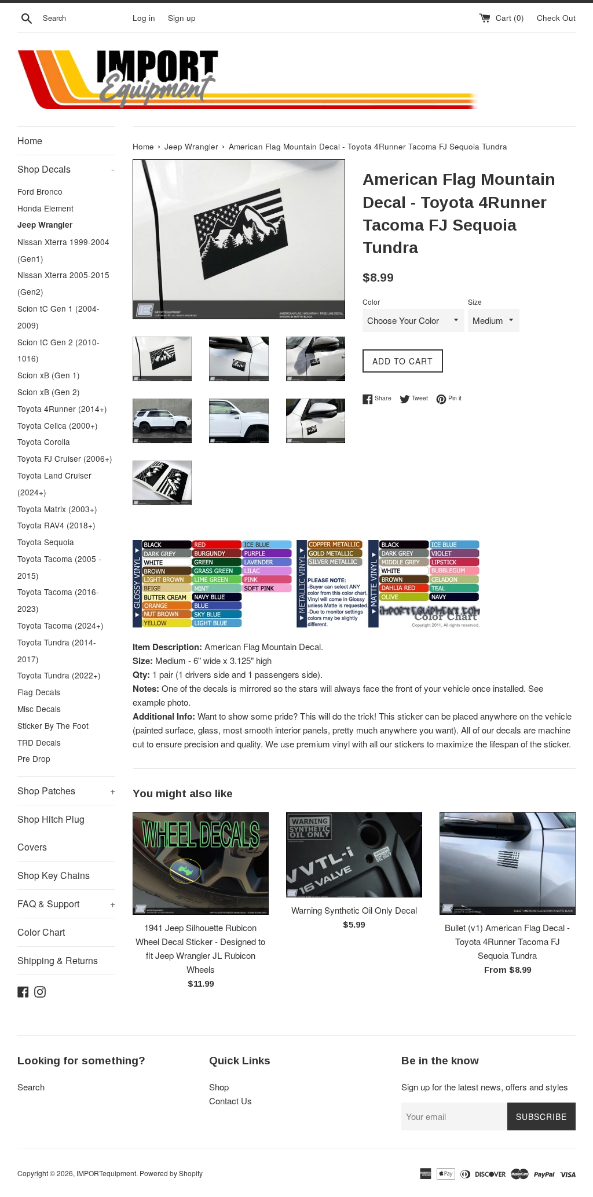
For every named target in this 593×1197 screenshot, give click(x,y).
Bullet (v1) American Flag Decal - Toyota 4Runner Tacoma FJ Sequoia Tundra (507, 941)
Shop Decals (65, 169)
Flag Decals (38, 692)
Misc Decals (39, 708)
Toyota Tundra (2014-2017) (56, 650)
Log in (144, 17)
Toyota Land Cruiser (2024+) (54, 483)
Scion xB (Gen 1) (48, 375)
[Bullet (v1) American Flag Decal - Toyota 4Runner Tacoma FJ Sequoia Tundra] (508, 863)
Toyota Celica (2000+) (57, 425)
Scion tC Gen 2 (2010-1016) (58, 350)
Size (475, 301)
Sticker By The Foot (53, 725)
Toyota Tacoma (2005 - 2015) (59, 567)
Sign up (182, 17)
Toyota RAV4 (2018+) (56, 525)
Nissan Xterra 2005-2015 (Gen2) (63, 283)
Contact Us (230, 1100)
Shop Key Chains (53, 875)
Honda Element (45, 208)
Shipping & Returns (57, 960)
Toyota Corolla (43, 441)
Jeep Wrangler (44, 224)
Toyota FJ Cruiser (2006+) (64, 458)
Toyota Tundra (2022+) (59, 675)
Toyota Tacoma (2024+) (60, 625)
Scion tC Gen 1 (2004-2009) (58, 316)
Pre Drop (33, 758)
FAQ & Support (66, 903)
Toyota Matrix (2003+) (57, 508)
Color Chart (41, 932)
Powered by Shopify (171, 1173)
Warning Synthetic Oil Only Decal (354, 910)
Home (29, 140)
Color (371, 301)
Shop (219, 1087)
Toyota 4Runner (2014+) (62, 408)
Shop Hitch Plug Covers (51, 832)
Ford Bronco (40, 191)
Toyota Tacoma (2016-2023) (58, 600)
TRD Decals (39, 742)
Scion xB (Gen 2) (48, 391)
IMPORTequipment (106, 1173)
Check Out (556, 17)
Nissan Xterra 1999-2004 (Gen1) (63, 250)
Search (31, 1087)
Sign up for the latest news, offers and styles (484, 1087)
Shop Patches (66, 790)
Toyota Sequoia (45, 542)
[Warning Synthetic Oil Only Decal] (354, 854)
